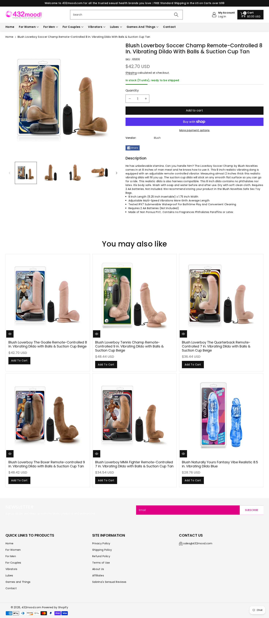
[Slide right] (117, 173)
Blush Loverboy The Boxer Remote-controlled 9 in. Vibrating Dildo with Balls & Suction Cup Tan (46, 464)
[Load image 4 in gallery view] (99, 173)
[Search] (176, 14)
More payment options (194, 130)
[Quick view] (10, 334)
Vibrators (95, 27)
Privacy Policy (101, 543)
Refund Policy (101, 556)
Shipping (131, 73)
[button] (250, 14)
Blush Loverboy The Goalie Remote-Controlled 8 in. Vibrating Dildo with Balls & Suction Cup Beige (47, 344)
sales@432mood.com (197, 543)
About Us (98, 569)
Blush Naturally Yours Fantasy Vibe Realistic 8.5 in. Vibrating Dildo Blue (220, 464)
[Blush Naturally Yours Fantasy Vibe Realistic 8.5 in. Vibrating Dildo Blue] (221, 415)
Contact (11, 588)
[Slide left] (9, 173)
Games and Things (141, 27)
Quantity (132, 90)
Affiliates (98, 575)
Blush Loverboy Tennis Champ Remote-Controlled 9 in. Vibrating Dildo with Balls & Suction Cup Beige (129, 346)
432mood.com (31, 607)
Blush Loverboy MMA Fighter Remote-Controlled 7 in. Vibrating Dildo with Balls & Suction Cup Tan (134, 464)
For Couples (71, 27)
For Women (27, 27)
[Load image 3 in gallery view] (75, 173)
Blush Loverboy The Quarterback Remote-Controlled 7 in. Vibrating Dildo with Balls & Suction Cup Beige (216, 346)
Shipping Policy (102, 550)
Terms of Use (101, 562)
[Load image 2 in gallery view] (50, 173)
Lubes (114, 27)
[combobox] (126, 14)
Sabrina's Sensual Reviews (109, 582)
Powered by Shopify (55, 607)
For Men (49, 27)
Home (9, 37)
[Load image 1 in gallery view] (26, 173)
